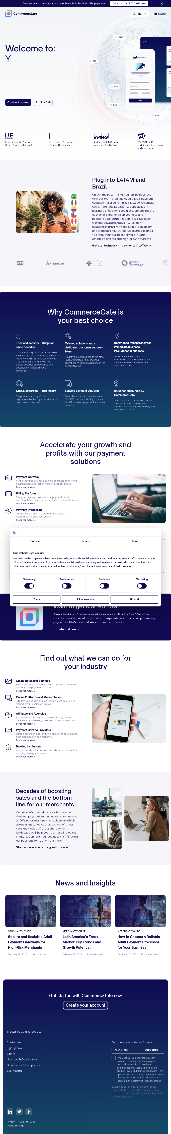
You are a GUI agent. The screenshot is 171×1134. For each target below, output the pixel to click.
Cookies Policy (27, 1121)
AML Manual (14, 1071)
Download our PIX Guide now (129, 3)
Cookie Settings (15, 1125)
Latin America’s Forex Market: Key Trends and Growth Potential (82, 942)
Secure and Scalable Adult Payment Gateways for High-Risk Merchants (30, 942)
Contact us (14, 1042)
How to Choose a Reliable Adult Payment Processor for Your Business (139, 942)
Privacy (11, 1121)
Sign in (11, 1054)
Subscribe (151, 1050)
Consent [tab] (35, 541)
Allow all (134, 599)
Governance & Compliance (23, 1065)
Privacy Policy (119, 1093)
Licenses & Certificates (22, 1059)
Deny (37, 599)
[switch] (66, 586)
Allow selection (86, 599)
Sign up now (14, 1048)
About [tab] (135, 541)
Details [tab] (85, 541)
